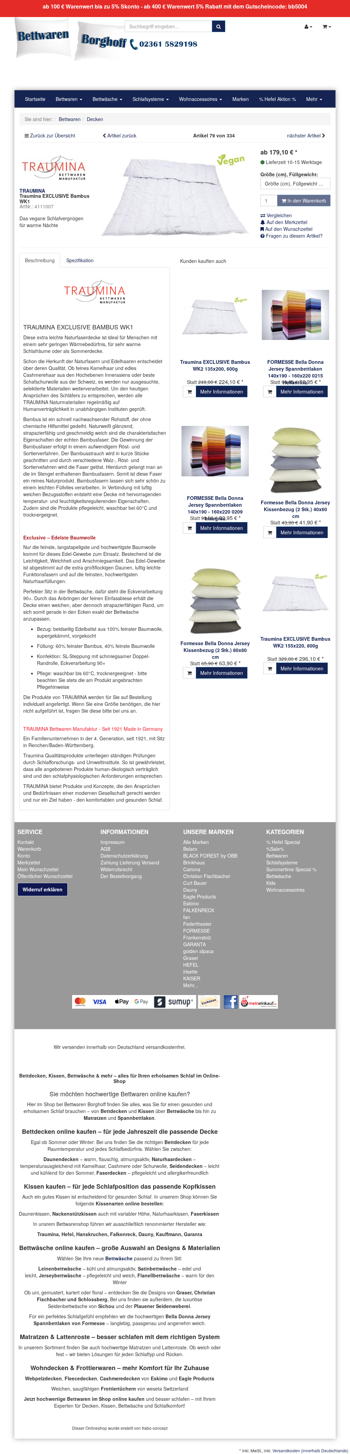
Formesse (93, 1323)
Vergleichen (278, 215)
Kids (270, 882)
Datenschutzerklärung (124, 855)
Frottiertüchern (118, 1388)
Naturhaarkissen (170, 1213)
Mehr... (190, 985)
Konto (23, 855)
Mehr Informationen (221, 391)
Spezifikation (80, 260)
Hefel (67, 1234)
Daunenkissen (34, 1213)
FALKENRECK (198, 910)
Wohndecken (49, 1367)
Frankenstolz (197, 937)
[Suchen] (218, 26)
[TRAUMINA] (53, 166)
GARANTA (194, 944)
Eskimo (191, 903)
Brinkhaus (194, 862)
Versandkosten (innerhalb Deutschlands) (310, 1450)
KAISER (191, 978)
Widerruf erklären (43, 889)
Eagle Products (199, 896)
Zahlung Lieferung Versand (129, 862)
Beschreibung (40, 260)
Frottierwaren (96, 1367)
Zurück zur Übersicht (52, 135)
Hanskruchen (91, 1234)
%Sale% (275, 848)
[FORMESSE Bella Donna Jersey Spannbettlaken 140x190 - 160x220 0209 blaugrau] (215, 450)
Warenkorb (29, 848)
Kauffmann (168, 1234)
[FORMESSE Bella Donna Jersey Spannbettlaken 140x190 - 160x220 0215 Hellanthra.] (295, 314)
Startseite (35, 98)
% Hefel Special (283, 842)
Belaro (190, 848)
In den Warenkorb (306, 200)
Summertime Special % (291, 869)
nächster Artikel (304, 135)
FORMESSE (196, 930)
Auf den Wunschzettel (288, 228)
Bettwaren (67, 98)
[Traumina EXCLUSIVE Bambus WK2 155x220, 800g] (295, 591)
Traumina (48, 1234)
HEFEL (191, 964)
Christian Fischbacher (206, 876)
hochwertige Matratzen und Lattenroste (144, 1347)
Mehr (312, 98)
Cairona (191, 869)
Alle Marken (196, 842)
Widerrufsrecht (116, 869)
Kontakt (25, 842)
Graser (190, 957)
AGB (105, 848)
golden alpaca (198, 951)
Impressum (112, 842)
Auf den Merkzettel (286, 222)
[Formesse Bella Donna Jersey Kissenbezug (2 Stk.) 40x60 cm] (295, 453)
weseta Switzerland (167, 1388)
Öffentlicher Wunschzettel (44, 876)
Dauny (190, 889)
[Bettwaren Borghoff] (74, 41)
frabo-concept (154, 1428)
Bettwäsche (106, 98)
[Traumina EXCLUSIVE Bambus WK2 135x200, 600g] (215, 314)
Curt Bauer (195, 882)
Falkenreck (123, 1234)
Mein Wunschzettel (37, 869)
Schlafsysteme (149, 98)
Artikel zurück (121, 135)
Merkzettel (28, 862)
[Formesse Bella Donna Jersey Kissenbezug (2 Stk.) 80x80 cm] (215, 594)
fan (186, 917)
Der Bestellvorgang (121, 876)
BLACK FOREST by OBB (210, 855)
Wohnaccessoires (199, 98)
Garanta (193, 1234)
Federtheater (197, 923)
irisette (190, 971)
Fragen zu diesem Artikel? (294, 235)
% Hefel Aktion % (277, 98)
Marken (240, 98)
